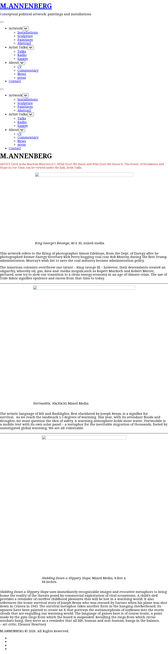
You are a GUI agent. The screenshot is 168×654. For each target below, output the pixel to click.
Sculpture (25, 36)
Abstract (24, 43)
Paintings (25, 40)
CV (20, 67)
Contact (15, 81)
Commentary (28, 70)
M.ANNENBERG (26, 6)
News (22, 74)
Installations (28, 32)
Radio (22, 55)
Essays (23, 59)
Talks (22, 51)
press (22, 78)
